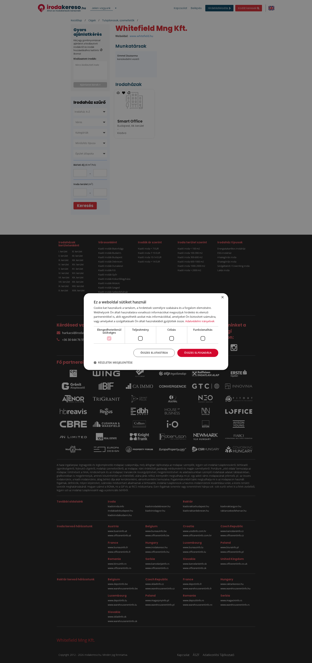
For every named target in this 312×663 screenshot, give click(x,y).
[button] (113, 362)
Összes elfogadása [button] (197, 352)
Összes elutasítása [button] (154, 352)
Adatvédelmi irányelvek (199, 321)
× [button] (222, 297)
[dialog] (156, 331)
